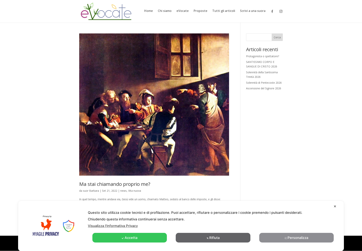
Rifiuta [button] (214, 238)
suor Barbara (91, 190)
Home (148, 11)
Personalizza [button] (298, 238)
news (123, 190)
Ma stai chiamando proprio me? (114, 184)
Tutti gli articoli (223, 11)
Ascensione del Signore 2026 (263, 88)
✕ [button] (335, 206)
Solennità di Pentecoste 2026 (264, 82)
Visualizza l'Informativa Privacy (113, 226)
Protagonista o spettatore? (262, 56)
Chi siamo (165, 11)
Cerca (277, 37)
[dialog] (181, 226)
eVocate (182, 11)
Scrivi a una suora (252, 11)
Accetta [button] (131, 238)
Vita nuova (134, 190)
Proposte (200, 11)
